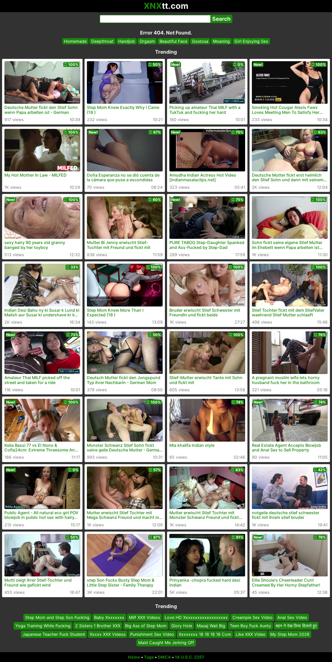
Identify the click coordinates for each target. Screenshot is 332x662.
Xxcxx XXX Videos (108, 634)
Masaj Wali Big (211, 625)
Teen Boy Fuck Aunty (250, 625)
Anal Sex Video (292, 617)
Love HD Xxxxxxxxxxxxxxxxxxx (196, 617)
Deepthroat (102, 41)
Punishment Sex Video (152, 634)
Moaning (221, 41)
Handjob (126, 41)
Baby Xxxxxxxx (109, 617)
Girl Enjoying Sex (251, 41)
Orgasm (147, 41)
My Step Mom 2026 (289, 634)
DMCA (164, 657)
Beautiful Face (173, 41)
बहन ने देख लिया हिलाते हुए (296, 625)
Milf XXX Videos (144, 617)
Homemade (75, 41)
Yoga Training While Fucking (43, 625)
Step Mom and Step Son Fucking (57, 617)
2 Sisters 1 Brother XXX (97, 625)
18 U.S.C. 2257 (189, 657)
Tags (149, 657)
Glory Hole (181, 625)
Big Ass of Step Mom (146, 625)
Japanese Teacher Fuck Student (54, 634)
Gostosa (200, 41)
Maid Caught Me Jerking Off (166, 642)
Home (134, 657)
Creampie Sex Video (252, 617)
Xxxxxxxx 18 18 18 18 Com (205, 634)
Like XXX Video (251, 634)
